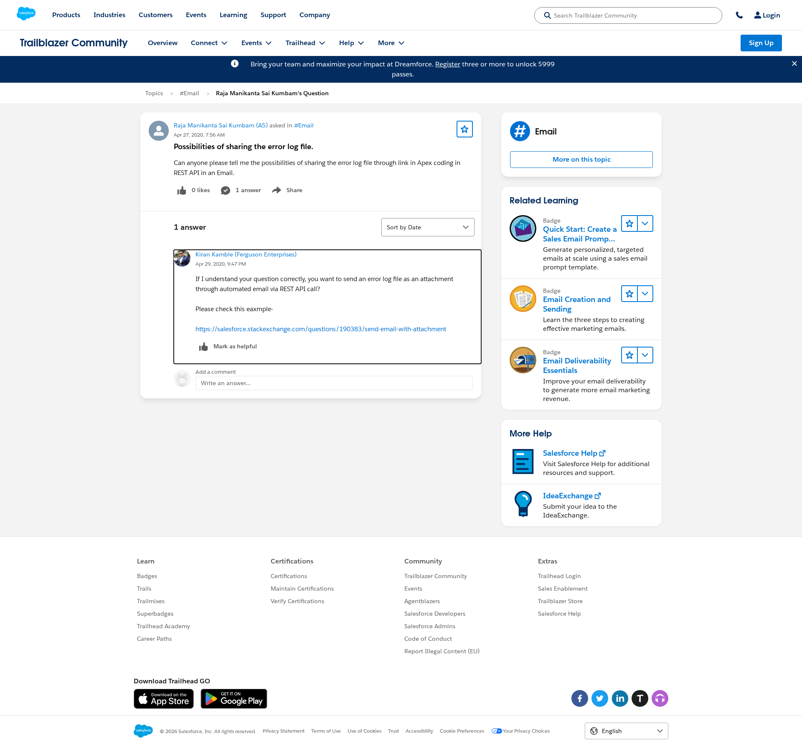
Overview (163, 42)
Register (447, 64)
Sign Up (761, 42)
